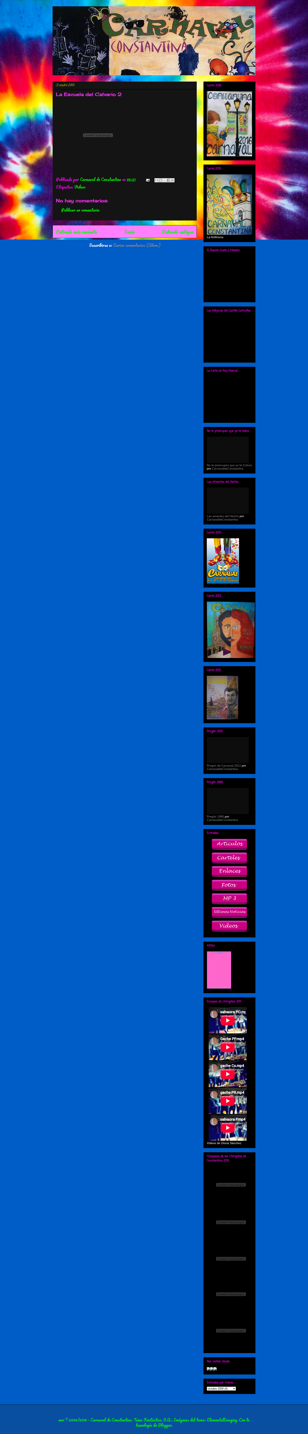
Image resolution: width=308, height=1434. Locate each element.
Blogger (165, 1425)
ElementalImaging (222, 1420)
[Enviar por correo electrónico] (156, 180)
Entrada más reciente (76, 232)
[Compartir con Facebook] (168, 180)
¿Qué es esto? (219, 987)
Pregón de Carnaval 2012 (224, 765)
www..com (219, 952)
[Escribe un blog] (160, 180)
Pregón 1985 (215, 816)
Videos (79, 187)
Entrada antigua (177, 232)
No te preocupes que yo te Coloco (229, 465)
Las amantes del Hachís (223, 516)
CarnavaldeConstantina (227, 468)
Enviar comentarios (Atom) (136, 245)
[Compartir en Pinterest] (172, 180)
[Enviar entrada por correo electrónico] (147, 179)
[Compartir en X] (164, 180)
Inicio (129, 232)
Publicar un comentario (80, 210)
